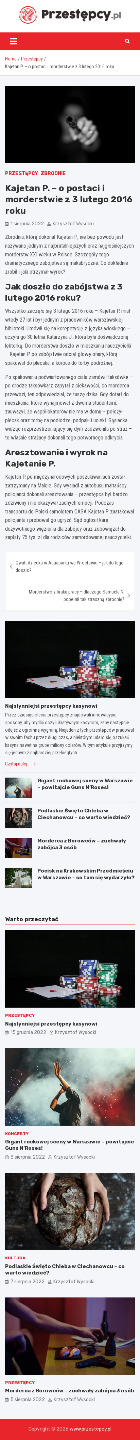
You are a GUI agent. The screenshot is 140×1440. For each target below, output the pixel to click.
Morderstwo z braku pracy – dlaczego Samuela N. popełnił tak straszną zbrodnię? (76, 595)
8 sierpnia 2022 (28, 1157)
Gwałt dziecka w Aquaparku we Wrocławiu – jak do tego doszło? (70, 566)
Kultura (15, 1258)
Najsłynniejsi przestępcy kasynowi (51, 706)
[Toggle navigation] (13, 41)
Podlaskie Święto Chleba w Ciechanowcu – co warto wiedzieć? (83, 814)
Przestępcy (21, 173)
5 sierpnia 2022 (28, 1400)
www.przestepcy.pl (90, 1429)
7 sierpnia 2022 (28, 1282)
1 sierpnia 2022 (27, 224)
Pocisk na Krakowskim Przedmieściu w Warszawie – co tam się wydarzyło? (86, 874)
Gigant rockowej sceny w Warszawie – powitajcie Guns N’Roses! (85, 784)
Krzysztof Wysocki (73, 224)
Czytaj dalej (16, 763)
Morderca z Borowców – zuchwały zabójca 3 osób (69, 1391)
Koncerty (17, 1133)
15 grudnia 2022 (28, 1032)
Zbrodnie (53, 173)
